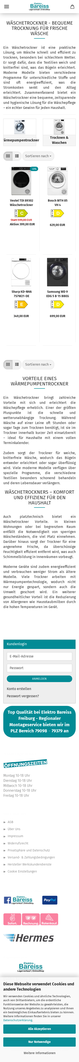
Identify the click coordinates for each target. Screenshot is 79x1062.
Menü (6, 6)
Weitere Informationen (40, 1053)
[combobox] (38, 156)
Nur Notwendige (39, 1042)
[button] (8, 156)
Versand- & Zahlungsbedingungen (31, 857)
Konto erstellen (19, 689)
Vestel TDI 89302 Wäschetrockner (21, 202)
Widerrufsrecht (18, 843)
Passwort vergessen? (23, 696)
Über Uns (14, 829)
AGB (10, 822)
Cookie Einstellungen (22, 871)
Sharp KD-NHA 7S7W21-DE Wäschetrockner (21, 293)
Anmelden (39, 678)
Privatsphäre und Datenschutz (29, 850)
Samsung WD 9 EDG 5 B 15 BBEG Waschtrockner (57, 293)
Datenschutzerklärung (17, 1020)
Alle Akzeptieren (39, 1029)
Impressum (15, 836)
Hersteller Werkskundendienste (30, 864)
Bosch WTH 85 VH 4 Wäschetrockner (57, 202)
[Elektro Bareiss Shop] (39, 6)
